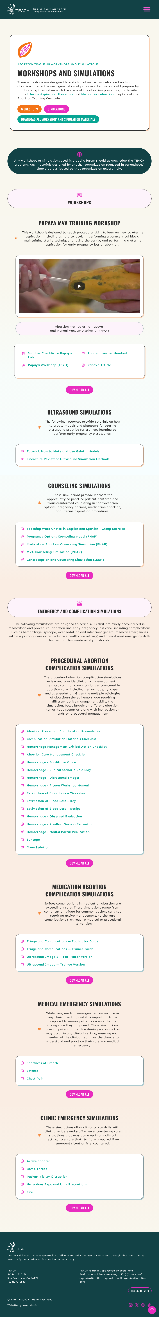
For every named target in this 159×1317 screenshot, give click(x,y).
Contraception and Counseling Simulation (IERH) (65, 560)
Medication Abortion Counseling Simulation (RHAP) (67, 544)
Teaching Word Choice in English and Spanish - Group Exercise (76, 529)
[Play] (79, 286)
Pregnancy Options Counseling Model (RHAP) (62, 536)
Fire (30, 1192)
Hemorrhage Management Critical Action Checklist (67, 746)
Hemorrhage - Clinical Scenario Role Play (59, 770)
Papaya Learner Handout (107, 353)
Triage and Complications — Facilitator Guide (62, 941)
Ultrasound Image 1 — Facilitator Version (60, 957)
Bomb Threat (37, 1169)
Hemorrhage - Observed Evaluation (54, 816)
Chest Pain (35, 1078)
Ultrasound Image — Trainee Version (56, 964)
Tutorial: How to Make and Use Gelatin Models (63, 451)
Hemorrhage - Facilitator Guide (51, 762)
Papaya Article (99, 365)
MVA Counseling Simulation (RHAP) (54, 552)
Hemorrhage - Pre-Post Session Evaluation (60, 824)
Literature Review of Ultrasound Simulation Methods (68, 459)
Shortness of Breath (42, 1063)
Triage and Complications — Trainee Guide (60, 949)
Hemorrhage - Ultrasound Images (53, 777)
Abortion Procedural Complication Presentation (64, 731)
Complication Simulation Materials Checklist (61, 739)
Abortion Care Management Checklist (56, 754)
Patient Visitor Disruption (47, 1176)
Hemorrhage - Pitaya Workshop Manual (58, 785)
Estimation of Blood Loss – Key (51, 801)
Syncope (33, 839)
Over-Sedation (38, 847)
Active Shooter (38, 1161)
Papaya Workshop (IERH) (48, 365)
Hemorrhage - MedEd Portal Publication (58, 832)
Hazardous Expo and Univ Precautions (57, 1184)
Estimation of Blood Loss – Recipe (54, 808)
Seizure (32, 1071)
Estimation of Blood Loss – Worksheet (57, 793)
